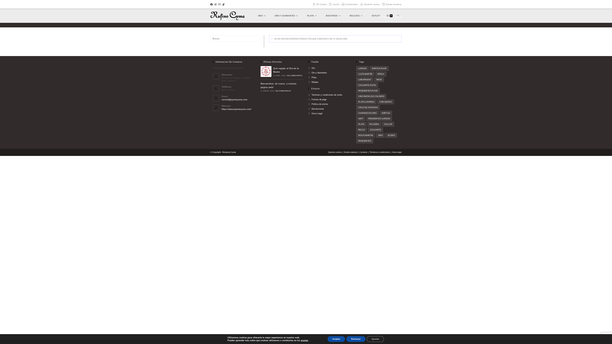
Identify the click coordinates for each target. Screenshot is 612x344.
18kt (360, 119)
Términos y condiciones (379, 152)
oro (380, 135)
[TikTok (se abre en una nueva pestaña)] (223, 4)
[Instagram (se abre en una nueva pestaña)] (215, 4)
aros (379, 80)
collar (388, 124)
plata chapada (366, 102)
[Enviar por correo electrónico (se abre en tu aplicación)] (219, 4)
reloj (361, 130)
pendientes (364, 141)
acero (391, 135)
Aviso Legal (317, 113)
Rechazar (356, 338)
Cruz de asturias (368, 107)
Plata (314, 77)
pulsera (374, 124)
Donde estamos (350, 152)
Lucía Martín (365, 74)
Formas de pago (319, 99)
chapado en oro (367, 113)
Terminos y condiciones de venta (327, 95)
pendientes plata (368, 91)
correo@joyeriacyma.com (234, 99)
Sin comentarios (294, 75)
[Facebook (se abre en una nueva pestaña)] (212, 4)
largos (362, 68)
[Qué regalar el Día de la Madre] (266, 71)
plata (361, 124)
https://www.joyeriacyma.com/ (236, 109)
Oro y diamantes (319, 73)
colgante (375, 130)
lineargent (364, 80)
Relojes (315, 82)
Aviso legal (397, 152)
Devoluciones (318, 109)
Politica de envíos (320, 104)
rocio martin (365, 135)
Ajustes (375, 338)
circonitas (385, 102)
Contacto (363, 152)
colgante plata (367, 85)
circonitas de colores (371, 96)
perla (381, 74)
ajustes (304, 340)
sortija (386, 113)
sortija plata (379, 68)
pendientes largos (379, 119)
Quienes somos (335, 152)
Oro (313, 68)
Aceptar (336, 338)
